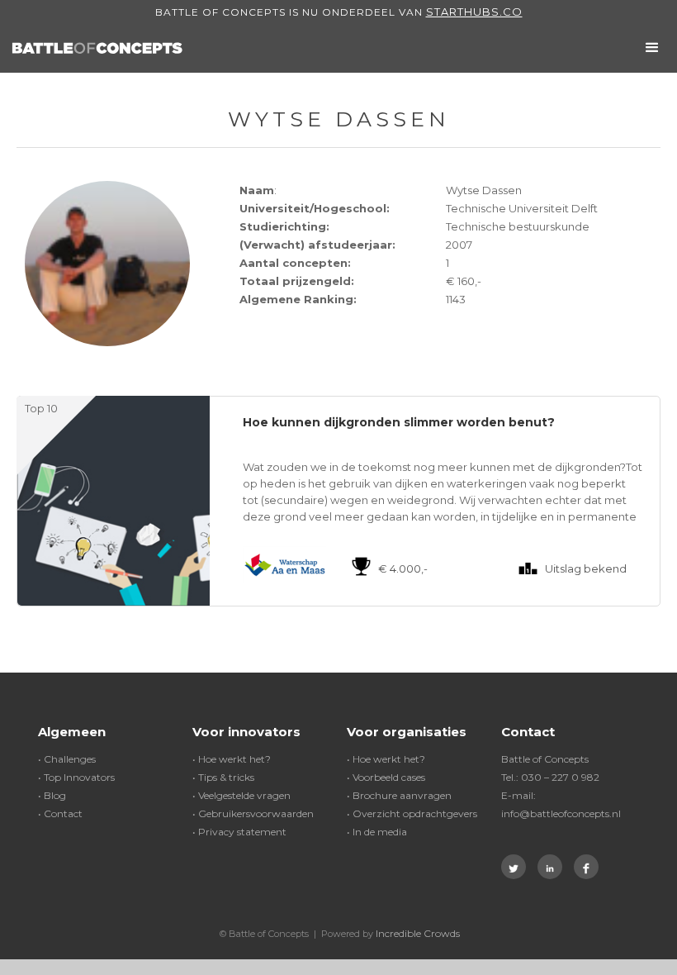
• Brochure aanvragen (399, 795)
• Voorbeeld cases (386, 777)
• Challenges (67, 759)
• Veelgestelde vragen (241, 795)
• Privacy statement (239, 831)
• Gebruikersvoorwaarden (253, 813)
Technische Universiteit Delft (522, 208)
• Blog (52, 795)
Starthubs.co (474, 11)
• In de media (377, 831)
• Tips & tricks (223, 777)
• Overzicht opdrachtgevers (412, 813)
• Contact (60, 813)
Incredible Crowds (418, 933)
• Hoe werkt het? (231, 759)
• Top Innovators (76, 777)
